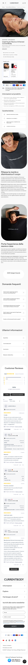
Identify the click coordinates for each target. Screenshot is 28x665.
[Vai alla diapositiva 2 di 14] (11, 35)
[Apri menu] (3, 3)
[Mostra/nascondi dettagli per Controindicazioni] (23, 344)
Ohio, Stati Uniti (21, 88)
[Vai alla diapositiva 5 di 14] (15, 35)
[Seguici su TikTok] (6, 640)
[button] (14, 377)
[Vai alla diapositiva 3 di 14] (12, 35)
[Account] (23, 3)
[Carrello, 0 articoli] (25, 3)
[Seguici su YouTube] (3, 640)
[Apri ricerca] (5, 3)
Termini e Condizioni (7, 645)
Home (3, 7)
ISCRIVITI (14, 626)
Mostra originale (18, 426)
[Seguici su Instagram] (9, 640)
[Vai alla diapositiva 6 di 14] (16, 35)
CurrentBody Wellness (11, 7)
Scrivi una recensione (19, 395)
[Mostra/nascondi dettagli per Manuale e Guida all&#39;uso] (23, 355)
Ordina (10, 399)
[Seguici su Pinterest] (12, 640)
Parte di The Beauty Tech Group (14, 657)
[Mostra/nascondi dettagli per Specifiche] (23, 338)
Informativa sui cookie (7, 647)
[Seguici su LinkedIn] (15, 640)
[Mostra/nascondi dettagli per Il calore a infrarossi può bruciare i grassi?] (23, 319)
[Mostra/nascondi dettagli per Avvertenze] (23, 349)
